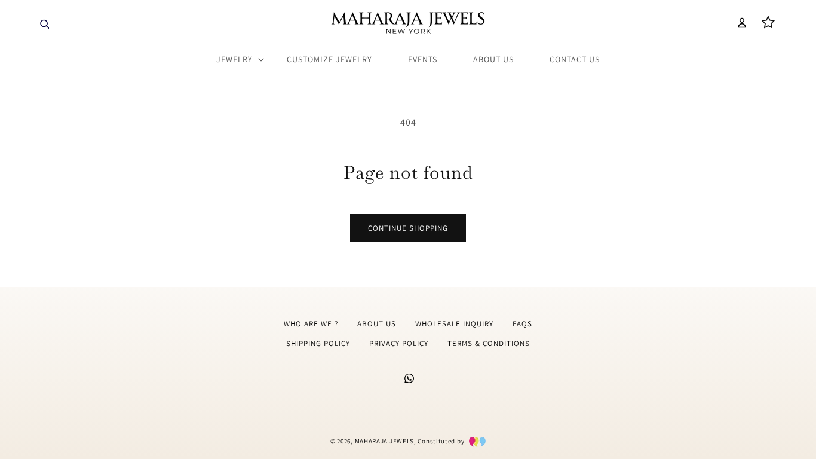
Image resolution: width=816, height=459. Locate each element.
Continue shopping (408, 228)
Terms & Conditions (488, 343)
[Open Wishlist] (768, 23)
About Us (376, 324)
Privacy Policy (398, 343)
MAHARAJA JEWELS (385, 441)
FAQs (522, 324)
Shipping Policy (318, 343)
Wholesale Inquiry (454, 324)
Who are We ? (311, 324)
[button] (43, 23)
